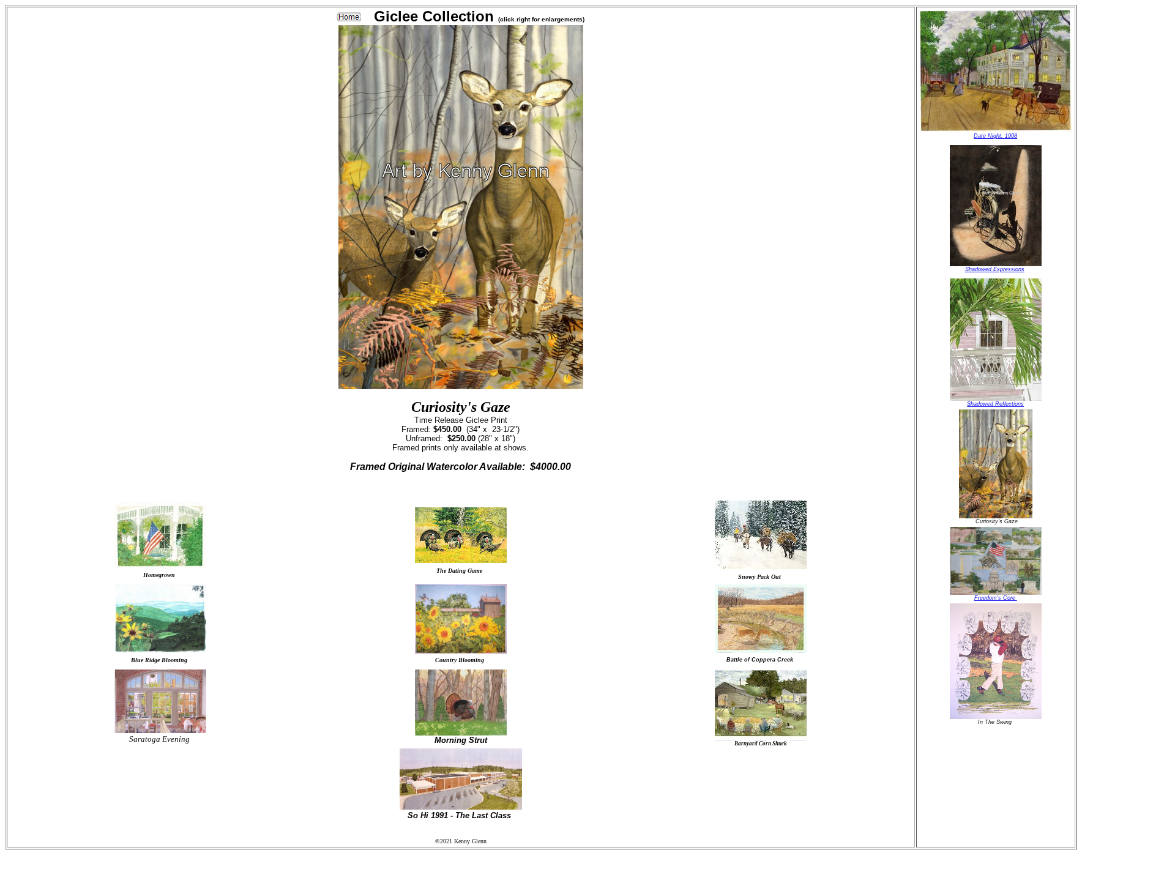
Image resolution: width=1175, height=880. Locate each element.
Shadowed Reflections (995, 404)
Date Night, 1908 (995, 136)
